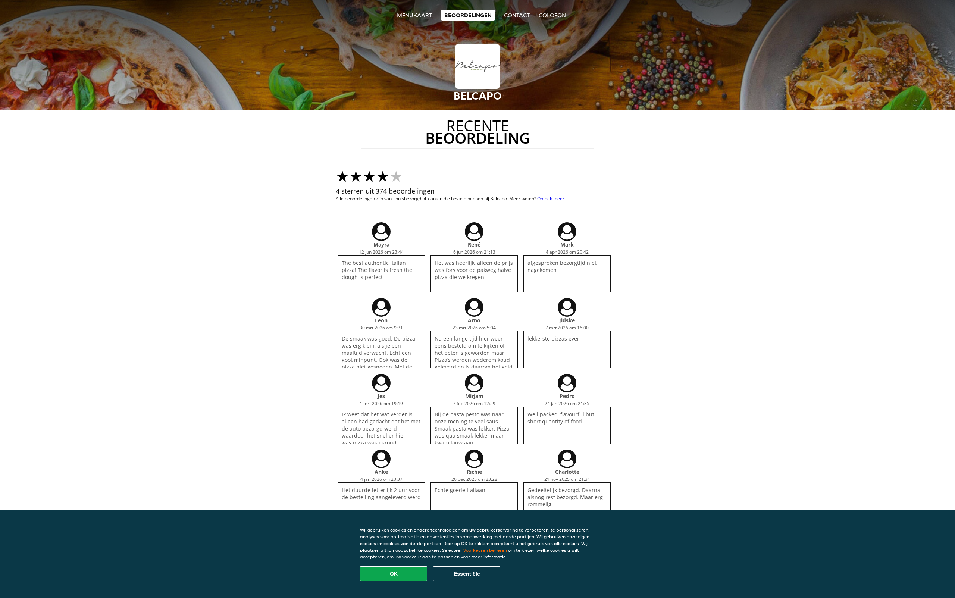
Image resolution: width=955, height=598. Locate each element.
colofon (552, 15)
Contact (517, 15)
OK (394, 574)
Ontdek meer (550, 198)
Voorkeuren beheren (485, 550)
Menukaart (414, 15)
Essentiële (467, 574)
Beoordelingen (468, 15)
